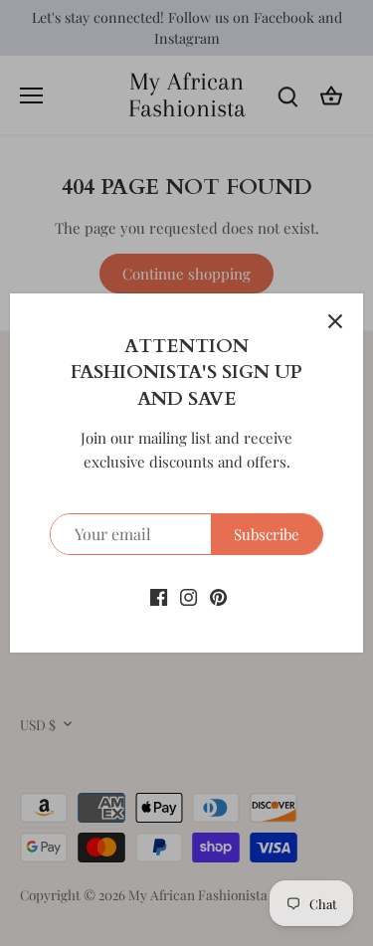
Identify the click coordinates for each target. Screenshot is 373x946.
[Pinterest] (218, 595)
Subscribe (266, 534)
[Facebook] (158, 595)
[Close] (335, 321)
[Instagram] (188, 595)
